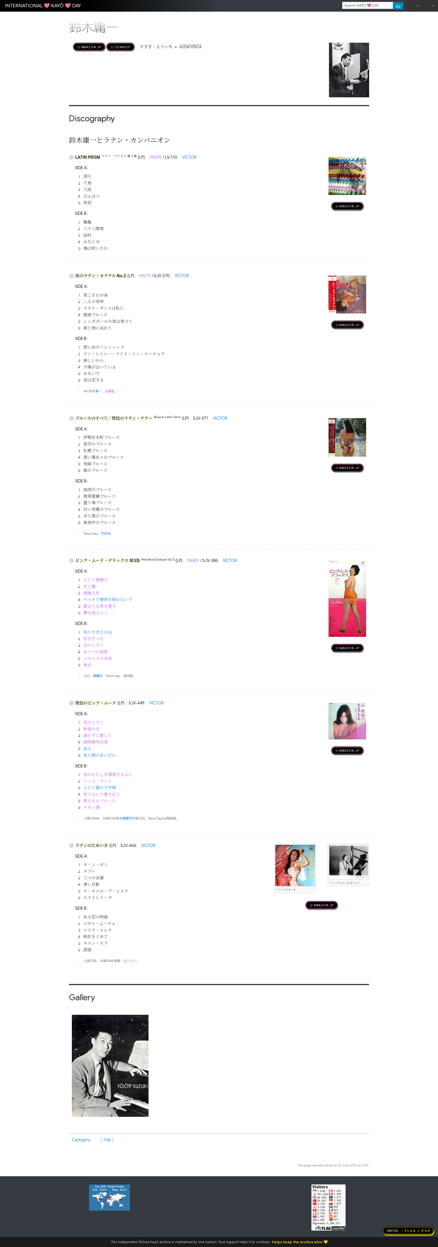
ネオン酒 (91, 807)
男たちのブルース (99, 801)
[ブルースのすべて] (347, 437)
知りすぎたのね (97, 632)
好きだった (93, 638)
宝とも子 (129, 961)
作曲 (107, 1140)
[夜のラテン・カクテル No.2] (347, 295)
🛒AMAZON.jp (89, 46)
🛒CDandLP (120, 46)
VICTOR (189, 157)
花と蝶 (89, 586)
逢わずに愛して (97, 735)
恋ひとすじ (93, 722)
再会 (87, 665)
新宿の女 (91, 729)
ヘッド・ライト (97, 781)
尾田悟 (105, 534)
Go (398, 6)
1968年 (193, 560)
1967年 (144, 275)
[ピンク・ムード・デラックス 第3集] (347, 598)
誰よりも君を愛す (99, 606)
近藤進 (109, 391)
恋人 (87, 748)
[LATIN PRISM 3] (347, 176)
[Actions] (367, 18)
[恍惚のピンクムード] (347, 721)
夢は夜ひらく (95, 612)
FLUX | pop (418, 1230)
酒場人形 (91, 593)
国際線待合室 (95, 742)
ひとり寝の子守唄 (99, 787)
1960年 (155, 157)
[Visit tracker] (109, 1197)
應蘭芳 (98, 676)
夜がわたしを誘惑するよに (108, 774)
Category (81, 1139)
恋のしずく (93, 645)
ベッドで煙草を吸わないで (108, 599)
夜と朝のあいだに (99, 755)
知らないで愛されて (101, 794)
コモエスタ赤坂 (97, 658)
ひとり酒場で (95, 580)
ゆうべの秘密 (95, 651)
